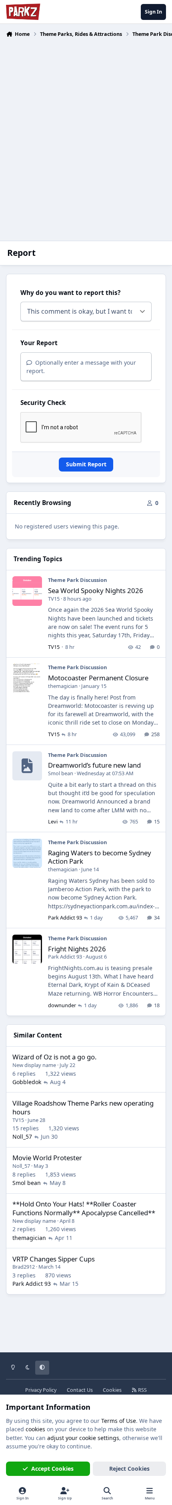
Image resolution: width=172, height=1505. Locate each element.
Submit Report (86, 464)
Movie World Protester (47, 1157)
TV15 (54, 598)
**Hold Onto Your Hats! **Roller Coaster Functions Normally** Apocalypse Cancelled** (83, 1208)
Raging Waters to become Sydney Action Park (99, 857)
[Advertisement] (86, 134)
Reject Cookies (129, 1468)
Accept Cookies (52, 1468)
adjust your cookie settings (83, 1438)
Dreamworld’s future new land (94, 765)
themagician (63, 686)
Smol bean (60, 773)
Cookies (112, 1390)
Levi (53, 821)
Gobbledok (26, 1082)
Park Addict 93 (65, 917)
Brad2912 (23, 1266)
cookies (35, 1429)
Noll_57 (22, 1136)
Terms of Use (118, 1420)
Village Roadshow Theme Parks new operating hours (83, 1107)
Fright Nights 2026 (77, 948)
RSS (142, 1390)
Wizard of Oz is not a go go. (54, 1056)
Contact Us (80, 1390)
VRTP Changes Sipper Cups (53, 1258)
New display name (34, 1065)
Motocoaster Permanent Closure (98, 677)
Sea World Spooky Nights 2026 (95, 590)
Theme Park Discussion (77, 580)
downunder (62, 1005)
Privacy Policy (40, 1390)
